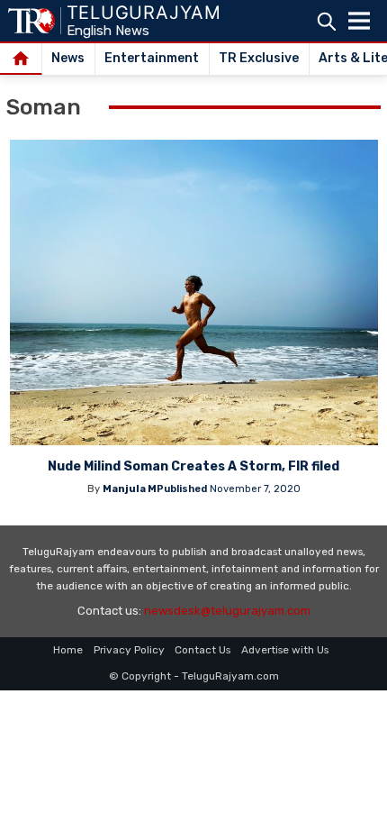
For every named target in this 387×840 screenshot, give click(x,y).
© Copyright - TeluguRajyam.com (194, 676)
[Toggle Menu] (359, 21)
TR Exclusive (259, 58)
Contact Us (202, 650)
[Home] (21, 59)
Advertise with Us (284, 650)
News (68, 58)
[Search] (326, 21)
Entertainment (151, 58)
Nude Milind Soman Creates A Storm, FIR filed (193, 466)
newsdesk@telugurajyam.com (227, 610)
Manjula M (130, 489)
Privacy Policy (129, 650)
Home (68, 650)
